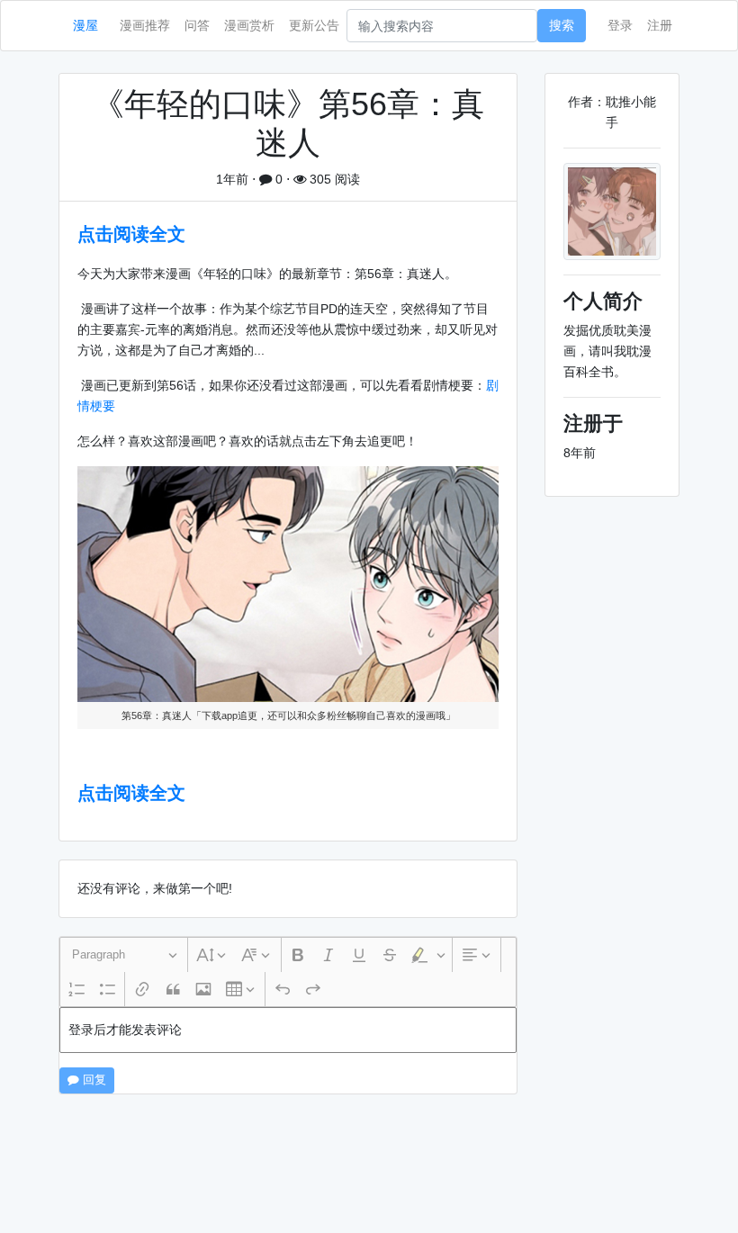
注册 (659, 25)
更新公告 (314, 25)
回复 (92, 1080)
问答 (197, 25)
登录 (620, 25)
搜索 (561, 25)
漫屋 (85, 25)
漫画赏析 (249, 25)
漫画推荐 (145, 25)
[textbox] (288, 1030)
